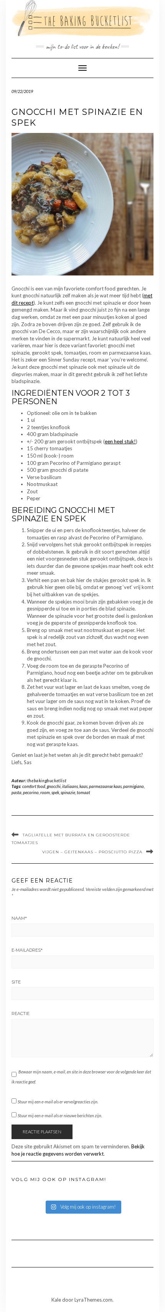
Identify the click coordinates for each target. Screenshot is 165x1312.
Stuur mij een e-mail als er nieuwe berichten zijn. (60, 1115)
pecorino (31, 792)
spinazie (68, 792)
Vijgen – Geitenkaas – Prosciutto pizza (92, 851)
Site (16, 982)
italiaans (70, 786)
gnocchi (54, 786)
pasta (16, 792)
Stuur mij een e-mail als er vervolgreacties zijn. (58, 1101)
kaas (83, 786)
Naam (19, 918)
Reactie (21, 1013)
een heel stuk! (120, 441)
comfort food (33, 786)
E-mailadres (27, 950)
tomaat (83, 792)
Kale (56, 1300)
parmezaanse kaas (105, 786)
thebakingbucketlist (46, 780)
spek (55, 792)
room (45, 792)
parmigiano (133, 786)
